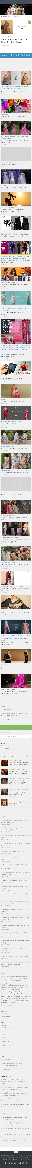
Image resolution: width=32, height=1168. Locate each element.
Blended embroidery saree (8, 470)
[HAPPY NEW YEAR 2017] (16, 154)
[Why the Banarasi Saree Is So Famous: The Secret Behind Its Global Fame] (4, 763)
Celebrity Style (5, 611)
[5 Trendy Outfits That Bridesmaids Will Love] (16, 507)
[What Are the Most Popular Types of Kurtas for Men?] (4, 802)
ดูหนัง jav (5, 1099)
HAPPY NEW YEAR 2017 (8, 165)
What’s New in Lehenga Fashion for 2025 (13, 187)
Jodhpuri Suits (5, 586)
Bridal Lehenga (5, 136)
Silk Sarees (19, 351)
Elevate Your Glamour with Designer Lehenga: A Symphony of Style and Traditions (14, 714)
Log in (4, 1037)
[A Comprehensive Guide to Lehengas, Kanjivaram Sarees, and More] (16, 627)
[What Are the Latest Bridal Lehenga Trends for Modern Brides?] (16, 128)
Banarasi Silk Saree (22, 976)
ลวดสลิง (5, 1104)
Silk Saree (15, 1003)
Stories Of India (11, 90)
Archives (3, 746)
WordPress (12, 1159)
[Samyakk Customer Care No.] (22, 55)
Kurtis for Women (22, 88)
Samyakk (15, 998)
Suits (11, 232)
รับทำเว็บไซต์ (6, 1093)
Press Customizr (25, 1159)
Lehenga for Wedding (13, 992)
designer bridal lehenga (6, 980)
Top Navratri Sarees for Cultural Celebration (14, 401)
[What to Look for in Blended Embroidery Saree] (16, 461)
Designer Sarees (15, 345)
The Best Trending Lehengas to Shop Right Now (15, 880)
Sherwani (20, 586)
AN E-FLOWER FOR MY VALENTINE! (11, 379)
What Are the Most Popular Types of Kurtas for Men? (16, 851)
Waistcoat (23, 258)
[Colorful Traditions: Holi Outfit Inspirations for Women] (16, 274)
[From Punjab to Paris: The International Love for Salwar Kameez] (16, 78)
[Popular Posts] (12, 756)
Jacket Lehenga (24, 136)
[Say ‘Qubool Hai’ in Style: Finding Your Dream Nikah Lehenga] (16, 553)
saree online (27, 1000)
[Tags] (27, 756)
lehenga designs (4, 991)
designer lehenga (16, 981)
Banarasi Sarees (5, 345)
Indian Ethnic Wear (12, 88)
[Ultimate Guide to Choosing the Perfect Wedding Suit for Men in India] (16, 248)
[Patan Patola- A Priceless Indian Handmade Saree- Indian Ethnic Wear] (16, 331)
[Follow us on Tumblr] (30, 55)
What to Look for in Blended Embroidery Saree (14, 472)
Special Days (4, 163)
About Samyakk (7, 709)
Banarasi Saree (5, 976)
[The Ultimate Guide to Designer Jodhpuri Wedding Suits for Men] (16, 578)
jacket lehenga (27, 983)
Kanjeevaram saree (17, 987)
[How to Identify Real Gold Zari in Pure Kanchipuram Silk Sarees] (4, 792)
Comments (7, 1045)
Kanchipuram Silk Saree (12, 347)
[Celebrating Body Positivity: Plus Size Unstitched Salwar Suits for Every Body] (16, 681)
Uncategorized (5, 36)
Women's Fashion (20, 90)
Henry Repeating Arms (8, 1087)
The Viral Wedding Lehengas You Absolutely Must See (16, 956)
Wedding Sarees (10, 446)
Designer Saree (8, 983)
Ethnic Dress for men (19, 256)
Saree (4, 1000)
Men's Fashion (5, 232)
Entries (6, 1041)
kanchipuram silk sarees (8, 987)
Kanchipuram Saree (7, 985)
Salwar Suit (10, 998)
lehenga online (5, 994)
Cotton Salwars (18, 86)
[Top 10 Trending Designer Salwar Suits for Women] (16, 298)
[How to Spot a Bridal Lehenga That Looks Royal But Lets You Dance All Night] (4, 772)
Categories (4, 1014)
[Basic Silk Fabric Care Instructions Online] (16, 106)
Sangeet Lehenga (22, 998)
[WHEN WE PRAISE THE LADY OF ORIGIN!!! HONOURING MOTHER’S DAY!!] (16, 199)
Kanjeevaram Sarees (24, 347)
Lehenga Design (24, 989)
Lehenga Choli (16, 989)
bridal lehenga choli (15, 978)
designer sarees (14, 983)
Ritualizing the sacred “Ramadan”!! (11, 495)
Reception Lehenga (21, 996)
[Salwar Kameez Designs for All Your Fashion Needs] (16, 656)
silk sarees (20, 1003)
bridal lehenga (6, 978)
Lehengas (9, 138)
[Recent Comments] (19, 756)
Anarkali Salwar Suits (7, 86)
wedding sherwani (11, 1005)
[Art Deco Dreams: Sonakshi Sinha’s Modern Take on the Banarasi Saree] (16, 602)
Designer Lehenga (15, 136)
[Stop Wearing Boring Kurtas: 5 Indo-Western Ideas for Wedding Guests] (16, 529)
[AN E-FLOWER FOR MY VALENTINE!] (16, 368)
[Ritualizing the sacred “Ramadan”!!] (16, 484)
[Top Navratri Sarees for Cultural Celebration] (16, 391)
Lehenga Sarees (6, 349)
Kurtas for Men (5, 537)
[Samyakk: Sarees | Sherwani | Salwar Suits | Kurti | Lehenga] (25, 55)
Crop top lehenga (23, 978)
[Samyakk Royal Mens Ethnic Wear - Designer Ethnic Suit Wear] (14, 55)
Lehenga (3, 138)
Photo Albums (6, 719)
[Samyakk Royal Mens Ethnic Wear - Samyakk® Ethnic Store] (11, 55)
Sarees (18, 282)
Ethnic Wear (21, 983)
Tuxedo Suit (16, 258)
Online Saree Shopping (23, 994)
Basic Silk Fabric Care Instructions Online (13, 116)
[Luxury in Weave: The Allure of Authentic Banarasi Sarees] (16, 413)
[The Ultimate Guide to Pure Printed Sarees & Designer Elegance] (16, 27)
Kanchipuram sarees (18, 985)
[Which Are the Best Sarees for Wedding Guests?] (16, 437)
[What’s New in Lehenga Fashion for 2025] (16, 176)
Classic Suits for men (6, 256)
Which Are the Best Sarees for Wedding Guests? (15, 448)
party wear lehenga (5, 996)
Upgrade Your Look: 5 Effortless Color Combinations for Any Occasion (15, 1081)
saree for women (19, 1000)
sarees (4, 1003)
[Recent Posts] (5, 756)
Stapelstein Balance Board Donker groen (13, 1079)
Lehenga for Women (24, 992)
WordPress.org (6, 1049)
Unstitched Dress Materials (8, 689)
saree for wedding (11, 1000)
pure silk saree (14, 996)
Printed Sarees (15, 349)
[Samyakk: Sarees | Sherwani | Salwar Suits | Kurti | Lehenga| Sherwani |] (17, 55)
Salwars (3, 90)
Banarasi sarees (13, 976)
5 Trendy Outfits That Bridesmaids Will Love (14, 517)
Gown (2, 282)
